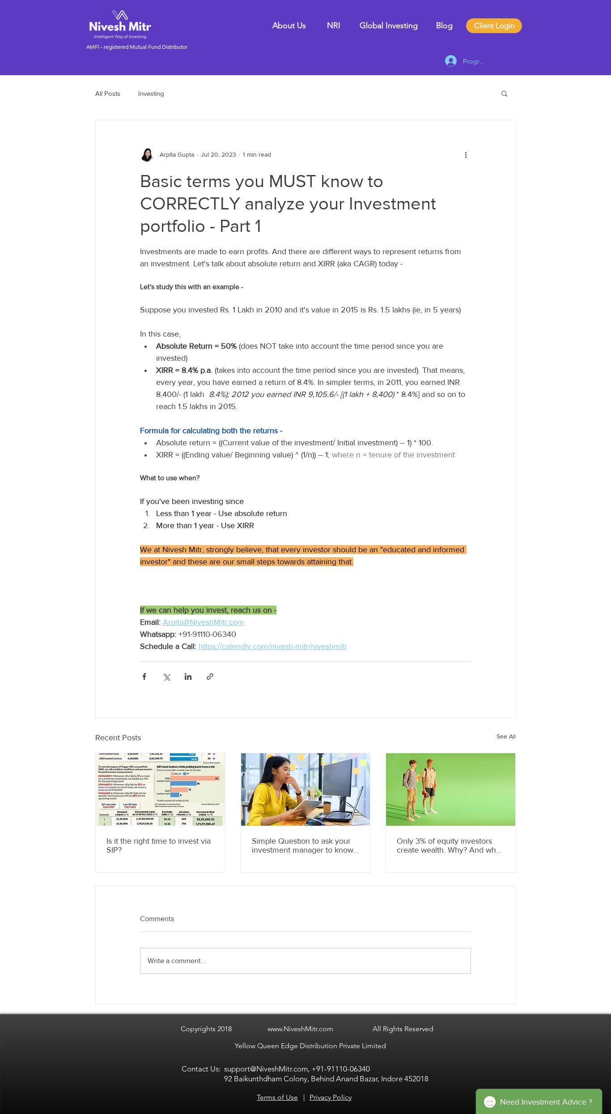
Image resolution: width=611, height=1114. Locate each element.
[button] (504, 93)
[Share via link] (210, 676)
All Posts (107, 93)
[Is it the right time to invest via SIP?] (160, 789)
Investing (151, 93)
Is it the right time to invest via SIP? (158, 845)
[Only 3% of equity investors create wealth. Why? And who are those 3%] (450, 789)
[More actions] (465, 154)
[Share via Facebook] (144, 676)
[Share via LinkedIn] (188, 676)
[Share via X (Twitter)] (166, 676)
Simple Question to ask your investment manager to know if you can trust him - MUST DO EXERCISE (302, 845)
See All (506, 736)
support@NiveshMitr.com (266, 1068)
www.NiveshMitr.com (300, 1028)
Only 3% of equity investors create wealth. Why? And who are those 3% (449, 845)
